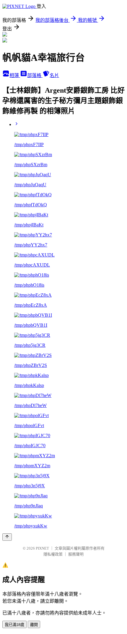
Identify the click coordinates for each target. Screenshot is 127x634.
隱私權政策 (53, 554)
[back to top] (7, 537)
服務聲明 (76, 554)
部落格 (35, 75)
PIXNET (42, 548)
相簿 (14, 75)
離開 (34, 624)
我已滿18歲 (14, 624)
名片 (54, 75)
